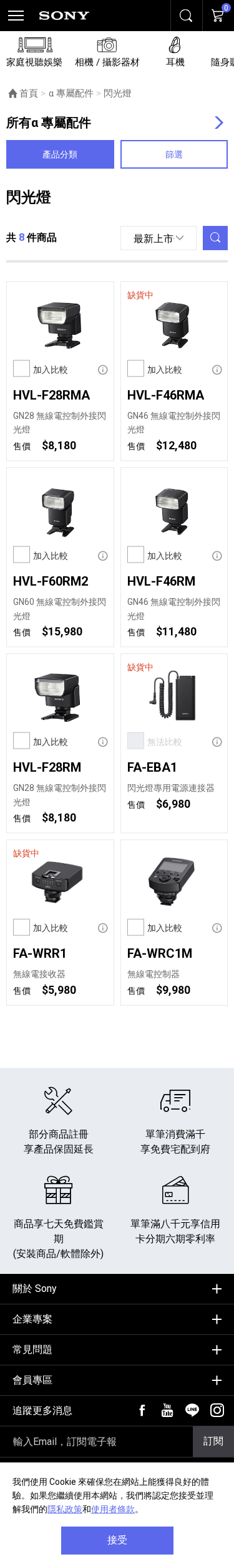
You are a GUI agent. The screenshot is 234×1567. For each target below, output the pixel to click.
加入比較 (50, 370)
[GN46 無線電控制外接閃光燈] (174, 324)
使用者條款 (113, 1509)
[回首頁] (64, 15)
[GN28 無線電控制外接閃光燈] (60, 324)
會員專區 (32, 1380)
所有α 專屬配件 (48, 122)
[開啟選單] (15, 15)
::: (9, 1284)
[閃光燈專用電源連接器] (174, 696)
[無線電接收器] (60, 882)
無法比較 (164, 742)
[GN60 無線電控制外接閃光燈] (60, 510)
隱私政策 (64, 1509)
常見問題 (32, 1349)
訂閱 (213, 1441)
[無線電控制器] (174, 882)
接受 (117, 1540)
